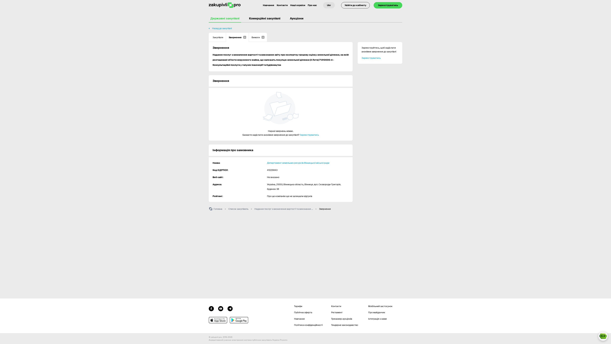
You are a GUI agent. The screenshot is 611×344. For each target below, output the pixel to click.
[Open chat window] (603, 336)
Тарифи (298, 306)
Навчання (268, 5)
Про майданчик (376, 312)
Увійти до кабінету (355, 5)
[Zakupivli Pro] (225, 5)
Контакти (282, 5)
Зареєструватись (388, 5)
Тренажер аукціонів (341, 318)
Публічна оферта (303, 312)
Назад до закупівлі (222, 28)
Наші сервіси (297, 5)
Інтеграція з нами (377, 318)
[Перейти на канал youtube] (220, 308)
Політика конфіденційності (308, 325)
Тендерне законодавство (344, 325)
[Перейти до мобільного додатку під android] (239, 320)
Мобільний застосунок (380, 306)
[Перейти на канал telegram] (230, 308)
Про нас (312, 5)
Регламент (337, 312)
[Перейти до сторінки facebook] (211, 308)
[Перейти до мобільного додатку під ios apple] (218, 320)
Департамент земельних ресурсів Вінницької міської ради (298, 162)
